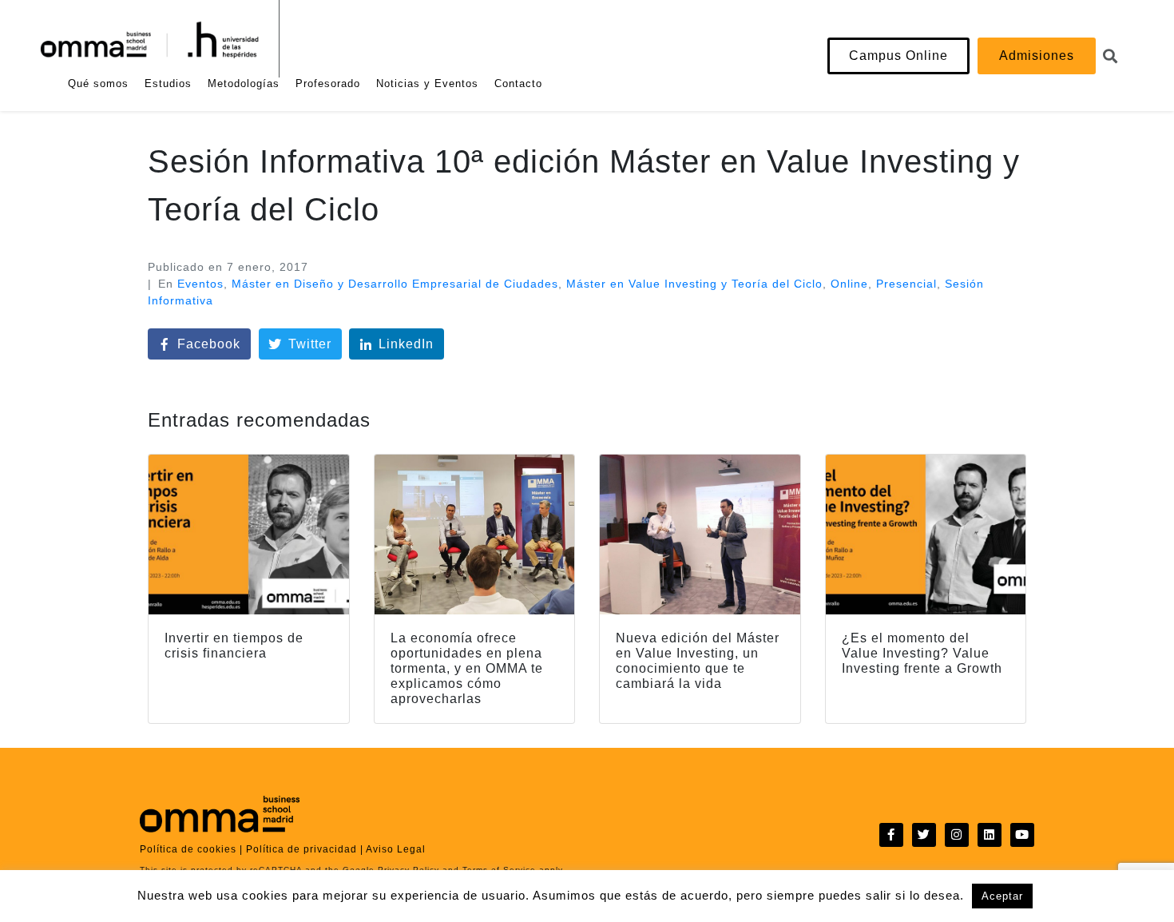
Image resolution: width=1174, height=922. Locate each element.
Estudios (168, 83)
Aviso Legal (396, 849)
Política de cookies (188, 849)
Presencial (906, 283)
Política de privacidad (301, 849)
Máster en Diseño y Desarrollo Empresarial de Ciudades (395, 283)
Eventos (200, 283)
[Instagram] (957, 835)
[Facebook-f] (891, 835)
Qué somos (98, 83)
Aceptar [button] (1002, 896)
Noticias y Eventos (427, 83)
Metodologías (244, 83)
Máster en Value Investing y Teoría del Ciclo (694, 283)
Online (849, 283)
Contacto (518, 83)
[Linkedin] (989, 835)
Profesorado (327, 83)
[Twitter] (924, 835)
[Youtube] (1022, 835)
